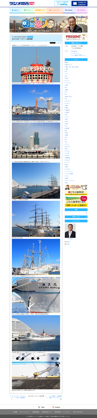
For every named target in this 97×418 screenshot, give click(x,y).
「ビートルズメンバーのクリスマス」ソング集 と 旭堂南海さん (18, 397)
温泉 (67, 78)
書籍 (67, 107)
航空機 (67, 128)
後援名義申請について (47, 411)
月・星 (67, 153)
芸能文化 (68, 110)
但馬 (67, 85)
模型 (67, 135)
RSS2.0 (68, 241)
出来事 (67, 112)
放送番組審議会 (35, 411)
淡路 (67, 69)
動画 (67, 62)
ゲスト (67, 176)
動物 (67, 89)
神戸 (67, 148)
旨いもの (68, 146)
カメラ (67, 80)
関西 (67, 105)
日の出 (67, 155)
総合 (67, 182)
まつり (67, 117)
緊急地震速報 (58, 411)
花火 (67, 119)
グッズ (67, 144)
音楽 (67, 123)
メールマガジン (66, 411)
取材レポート (69, 64)
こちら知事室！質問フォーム (78, 55)
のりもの (68, 169)
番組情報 (68, 157)
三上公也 (71, 238)
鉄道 (67, 132)
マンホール (68, 82)
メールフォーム (75, 53)
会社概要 (15, 411)
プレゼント (68, 101)
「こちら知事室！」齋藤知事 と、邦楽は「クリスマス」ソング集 (54, 397)
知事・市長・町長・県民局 (72, 67)
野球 (67, 166)
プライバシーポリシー (24, 411)
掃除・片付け (69, 96)
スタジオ (68, 151)
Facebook (58, 42)
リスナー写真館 (69, 173)
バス (67, 73)
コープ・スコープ (70, 180)
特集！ (67, 178)
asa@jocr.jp (74, 51)
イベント (68, 162)
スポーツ (68, 103)
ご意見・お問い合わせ (78, 411)
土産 (67, 121)
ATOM (67, 244)
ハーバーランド (69, 171)
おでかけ (68, 160)
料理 (67, 164)
